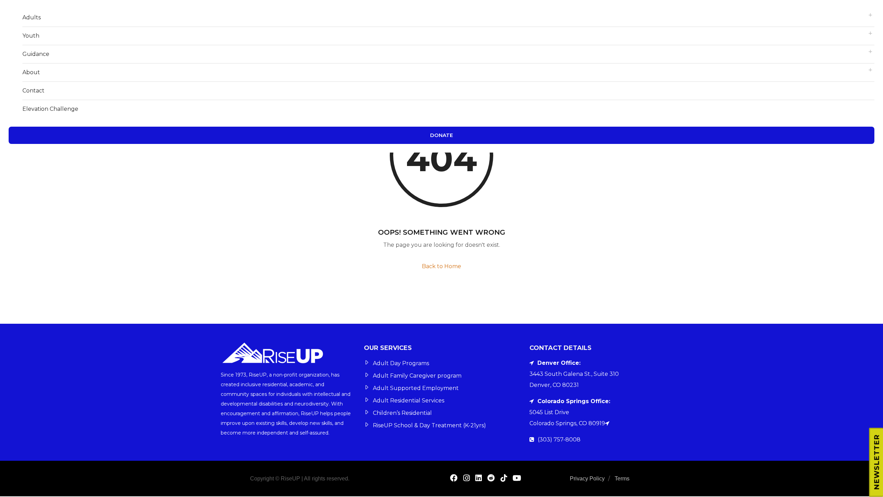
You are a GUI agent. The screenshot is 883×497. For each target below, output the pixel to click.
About (31, 72)
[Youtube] (517, 479)
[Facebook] (454, 479)
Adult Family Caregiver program (417, 375)
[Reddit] (491, 479)
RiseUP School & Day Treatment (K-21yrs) (429, 425)
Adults (31, 17)
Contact (33, 90)
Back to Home (441, 266)
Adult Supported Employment (416, 388)
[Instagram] (466, 479)
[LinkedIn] (478, 479)
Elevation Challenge (50, 109)
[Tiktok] (503, 479)
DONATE (441, 135)
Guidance (35, 54)
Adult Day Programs (401, 363)
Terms (622, 478)
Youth (30, 35)
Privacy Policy (587, 478)
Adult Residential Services (408, 400)
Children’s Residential (402, 413)
